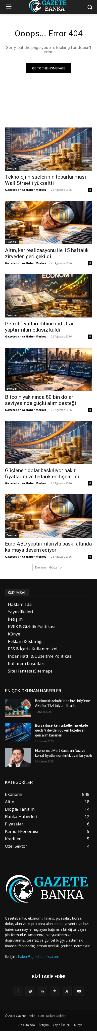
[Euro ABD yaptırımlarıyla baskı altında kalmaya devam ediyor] (48, 516)
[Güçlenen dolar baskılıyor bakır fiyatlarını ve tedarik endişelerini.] (48, 442)
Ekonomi (11, 168)
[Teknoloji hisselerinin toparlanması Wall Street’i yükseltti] (48, 149)
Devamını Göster (47, 567)
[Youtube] (79, 991)
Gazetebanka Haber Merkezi (26, 189)
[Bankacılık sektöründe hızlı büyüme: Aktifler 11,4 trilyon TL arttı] (18, 708)
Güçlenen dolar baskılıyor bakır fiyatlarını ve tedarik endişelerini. (42, 473)
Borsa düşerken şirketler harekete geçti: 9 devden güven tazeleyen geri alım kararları (61, 730)
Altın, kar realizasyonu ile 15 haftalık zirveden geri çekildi (47, 253)
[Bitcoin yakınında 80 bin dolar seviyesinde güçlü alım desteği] (48, 369)
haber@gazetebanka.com (38, 956)
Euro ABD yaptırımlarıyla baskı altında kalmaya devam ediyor (48, 547)
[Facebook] (18, 991)
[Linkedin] (42, 991)
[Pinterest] (54, 991)
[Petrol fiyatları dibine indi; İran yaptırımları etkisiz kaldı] (48, 295)
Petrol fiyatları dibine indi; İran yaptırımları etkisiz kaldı (40, 327)
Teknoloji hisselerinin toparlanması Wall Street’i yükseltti (45, 180)
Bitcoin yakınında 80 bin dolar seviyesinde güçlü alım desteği (40, 400)
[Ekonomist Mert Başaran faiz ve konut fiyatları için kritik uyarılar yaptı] (18, 757)
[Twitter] (67, 991)
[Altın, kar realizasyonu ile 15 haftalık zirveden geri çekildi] (48, 222)
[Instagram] (30, 991)
